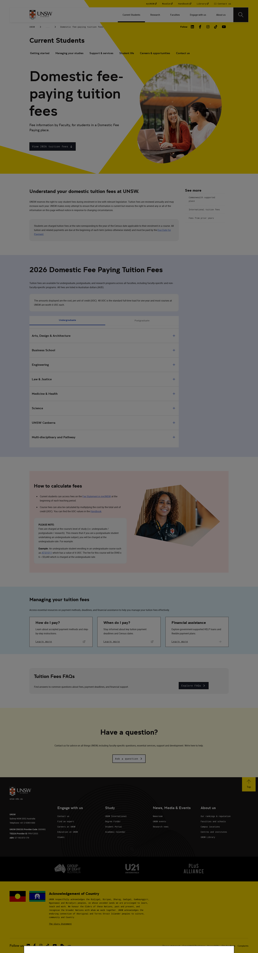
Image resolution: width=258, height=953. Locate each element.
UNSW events (159, 821)
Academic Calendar (115, 831)
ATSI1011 (47, 552)
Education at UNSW (67, 831)
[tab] (67, 320)
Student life (126, 53)
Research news (160, 826)
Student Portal (113, 826)
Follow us (17, 945)
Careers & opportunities (155, 53)
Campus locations (210, 826)
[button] (52, 146)
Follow (183, 26)
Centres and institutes (214, 831)
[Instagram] (208, 26)
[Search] (240, 14)
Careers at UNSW (66, 826)
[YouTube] (223, 26)
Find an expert (65, 821)
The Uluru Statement (60, 923)
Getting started (39, 53)
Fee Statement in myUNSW (96, 496)
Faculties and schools (213, 821)
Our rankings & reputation (216, 816)
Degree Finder (113, 821)
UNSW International (116, 816)
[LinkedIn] (192, 26)
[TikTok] (216, 26)
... (48, 26)
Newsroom (157, 816)
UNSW (32, 26)
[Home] (41, 15)
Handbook (95, 511)
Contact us (183, 53)
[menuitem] (132, 14)
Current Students (57, 40)
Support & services (101, 53)
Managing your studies (69, 53)
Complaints (243, 946)
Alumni (60, 837)
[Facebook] (200, 26)
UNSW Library (208, 837)
